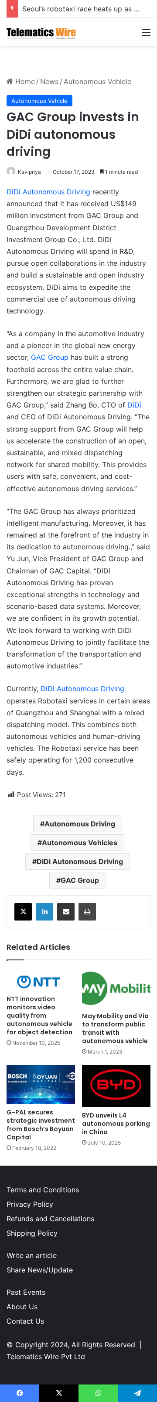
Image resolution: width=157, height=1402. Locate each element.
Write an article (32, 1255)
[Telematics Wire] (41, 32)
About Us (22, 1306)
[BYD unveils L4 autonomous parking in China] (116, 1086)
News (49, 81)
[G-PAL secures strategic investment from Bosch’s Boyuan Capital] (41, 1084)
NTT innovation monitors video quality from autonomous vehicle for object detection (39, 1015)
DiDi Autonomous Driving (48, 191)
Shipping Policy (32, 1233)
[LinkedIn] (44, 912)
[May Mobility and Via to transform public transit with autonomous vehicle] (116, 988)
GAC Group (49, 357)
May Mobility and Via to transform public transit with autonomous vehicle (115, 1028)
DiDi (134, 405)
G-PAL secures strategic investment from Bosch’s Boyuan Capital (41, 1125)
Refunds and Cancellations (50, 1218)
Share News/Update (40, 1269)
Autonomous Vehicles (79, 842)
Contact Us (25, 1321)
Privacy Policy (30, 1204)
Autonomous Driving (79, 823)
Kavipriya (29, 172)
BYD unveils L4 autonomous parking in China (116, 1123)
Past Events (26, 1292)
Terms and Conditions (43, 1189)
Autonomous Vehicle (97, 81)
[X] (23, 912)
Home (24, 81)
